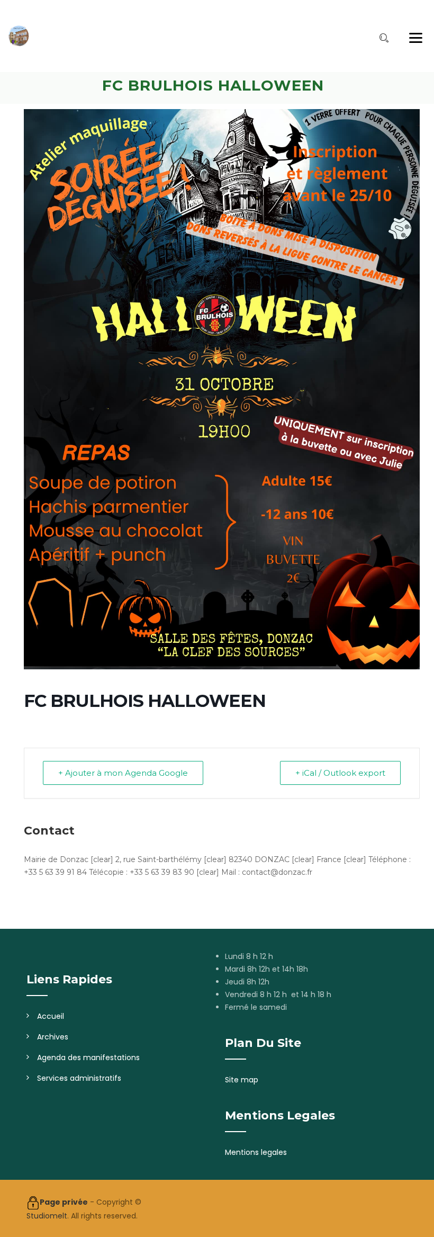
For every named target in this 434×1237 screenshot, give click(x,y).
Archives (52, 1037)
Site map (241, 1079)
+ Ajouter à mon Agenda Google (123, 773)
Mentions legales (256, 1152)
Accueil (50, 1016)
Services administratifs (79, 1078)
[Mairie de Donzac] (18, 36)
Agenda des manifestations (88, 1057)
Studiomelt (46, 1216)
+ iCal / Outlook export (340, 773)
